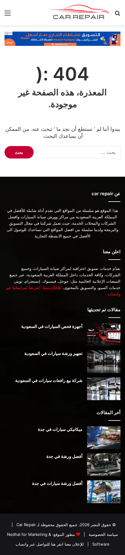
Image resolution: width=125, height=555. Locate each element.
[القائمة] (8, 15)
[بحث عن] (117, 15)
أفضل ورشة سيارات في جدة (57, 483)
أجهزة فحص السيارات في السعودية (52, 326)
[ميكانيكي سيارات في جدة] (103, 437)
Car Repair (25, 524)
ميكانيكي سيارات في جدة (60, 429)
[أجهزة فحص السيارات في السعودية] (103, 334)
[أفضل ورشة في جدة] (103, 464)
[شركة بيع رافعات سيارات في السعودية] (103, 388)
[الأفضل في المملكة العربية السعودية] (62, 38)
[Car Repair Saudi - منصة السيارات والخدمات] (79, 12)
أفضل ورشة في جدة (64, 456)
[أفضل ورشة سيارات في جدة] (103, 491)
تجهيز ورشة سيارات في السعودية (53, 353)
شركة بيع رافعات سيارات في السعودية (49, 380)
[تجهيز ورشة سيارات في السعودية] (103, 361)
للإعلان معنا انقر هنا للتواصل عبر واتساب (49, 544)
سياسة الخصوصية (102, 534)
